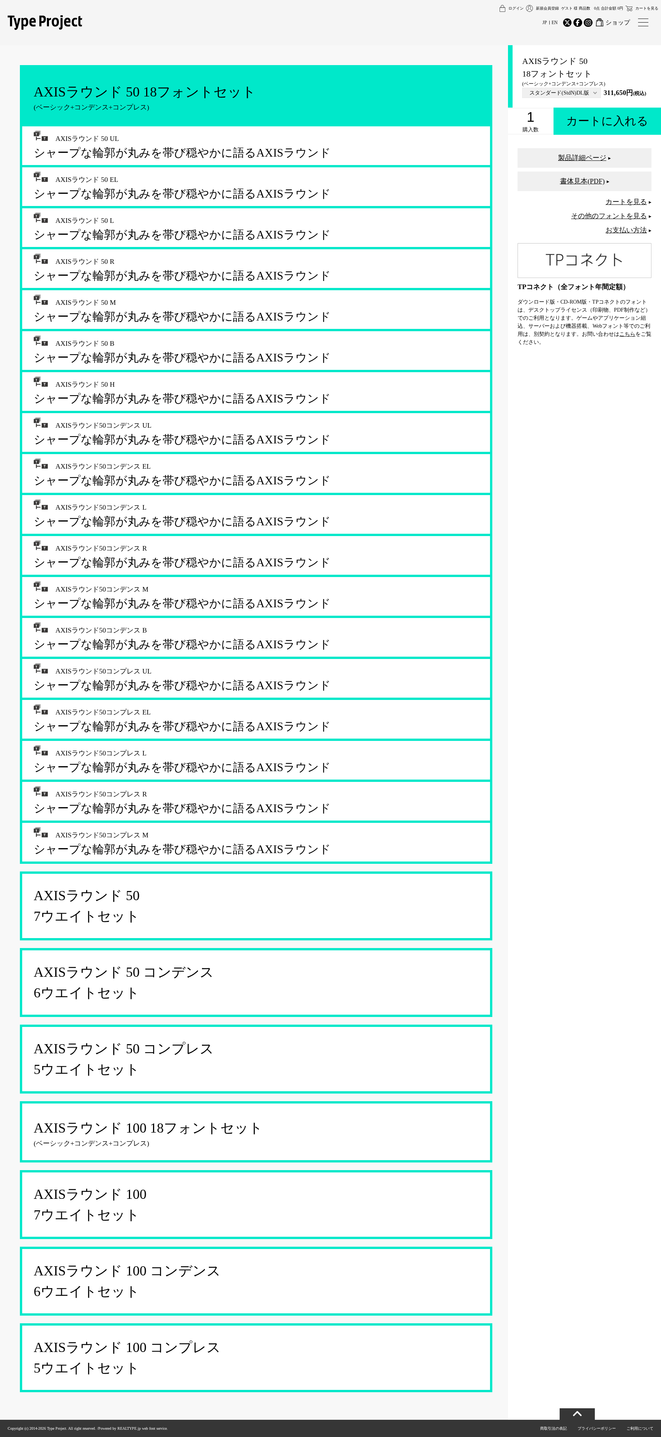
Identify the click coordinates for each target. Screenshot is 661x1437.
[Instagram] (588, 22)
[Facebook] (577, 22)
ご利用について (640, 1428)
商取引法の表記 (553, 1428)
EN (555, 22)
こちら (627, 334)
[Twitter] (567, 22)
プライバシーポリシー (597, 1428)
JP (544, 22)
